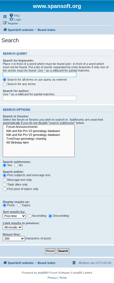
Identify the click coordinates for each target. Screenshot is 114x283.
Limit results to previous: (21, 223)
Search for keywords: (18, 60)
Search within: (13, 171)
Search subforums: (17, 161)
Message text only (19, 179)
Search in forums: (16, 116)
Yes (9, 165)
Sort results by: (14, 211)
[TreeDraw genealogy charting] (38, 139)
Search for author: (16, 90)
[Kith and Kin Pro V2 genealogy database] (38, 135)
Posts (11, 205)
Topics (26, 205)
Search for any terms (21, 84)
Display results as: (16, 201)
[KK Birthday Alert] (38, 143)
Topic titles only (17, 184)
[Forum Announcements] (38, 127)
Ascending (39, 215)
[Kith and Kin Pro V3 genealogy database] (38, 131)
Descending (61, 215)
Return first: (11, 234)
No (21, 165)
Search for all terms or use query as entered (37, 79)
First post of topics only (22, 189)
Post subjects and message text (28, 175)
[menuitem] (14, 15)
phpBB (42, 272)
